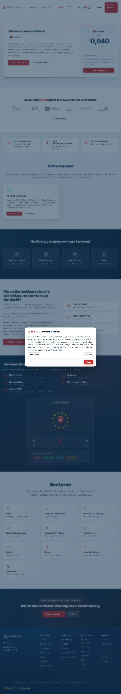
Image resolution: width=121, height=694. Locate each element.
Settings (89, 354)
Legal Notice (34, 354)
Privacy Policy (57, 350)
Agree (88, 362)
